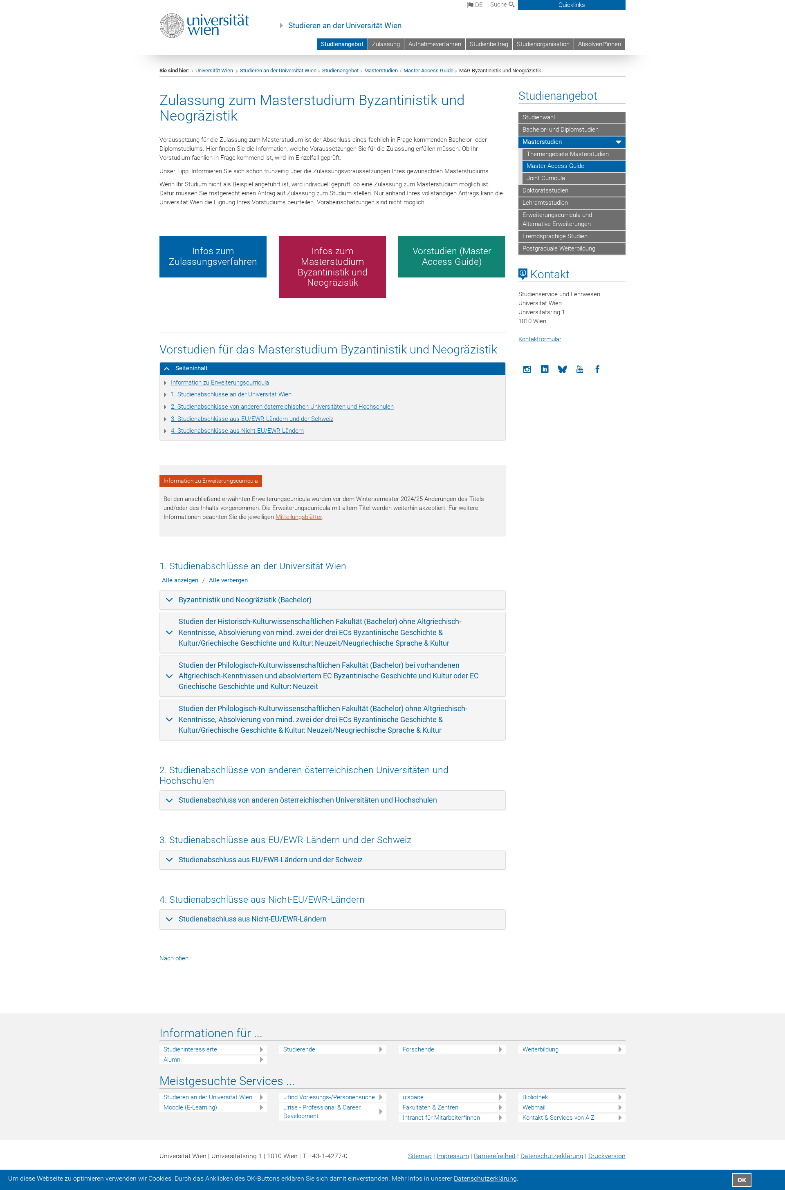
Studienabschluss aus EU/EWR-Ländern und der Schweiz (271, 859)
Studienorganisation (543, 44)
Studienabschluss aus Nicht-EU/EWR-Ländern (253, 919)
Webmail (534, 1107)
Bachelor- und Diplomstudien (561, 129)
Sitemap (420, 1156)
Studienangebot (342, 44)
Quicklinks (571, 5)
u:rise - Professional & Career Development (322, 1112)
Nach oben (173, 958)
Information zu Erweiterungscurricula (220, 382)
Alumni (173, 1059)
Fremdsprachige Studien (555, 236)
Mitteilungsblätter (299, 517)
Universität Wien (214, 70)
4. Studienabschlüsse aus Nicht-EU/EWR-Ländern (237, 430)
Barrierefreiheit (495, 1156)
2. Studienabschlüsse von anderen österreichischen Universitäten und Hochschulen (282, 406)
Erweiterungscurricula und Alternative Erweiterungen (557, 219)
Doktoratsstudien (545, 190)
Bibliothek (535, 1097)
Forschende (418, 1049)
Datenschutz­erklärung (551, 1156)
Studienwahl (539, 117)
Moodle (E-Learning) (190, 1107)
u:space (413, 1097)
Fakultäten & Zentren (430, 1107)
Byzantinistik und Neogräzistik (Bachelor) (245, 599)
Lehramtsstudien (545, 202)
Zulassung (386, 44)
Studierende (299, 1049)
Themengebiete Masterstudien (568, 154)
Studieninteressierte (190, 1049)
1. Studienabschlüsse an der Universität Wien (231, 394)
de (478, 5)
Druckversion (607, 1156)
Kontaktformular (539, 339)
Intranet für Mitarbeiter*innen (441, 1117)
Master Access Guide (428, 70)
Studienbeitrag (489, 44)
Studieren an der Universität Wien (344, 25)
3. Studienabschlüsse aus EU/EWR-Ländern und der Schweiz (252, 419)
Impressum (453, 1156)
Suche (499, 4)
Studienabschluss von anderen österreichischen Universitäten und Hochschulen (308, 800)
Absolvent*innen (599, 44)
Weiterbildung (540, 1049)
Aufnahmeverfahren (434, 44)
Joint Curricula (546, 178)
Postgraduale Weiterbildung (559, 248)
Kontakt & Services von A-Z (558, 1117)
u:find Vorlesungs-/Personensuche (329, 1097)
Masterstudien (381, 70)
